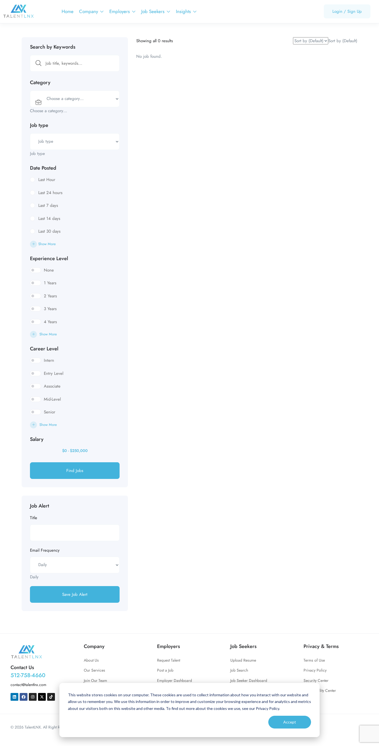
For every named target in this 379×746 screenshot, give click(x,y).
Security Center (316, 680)
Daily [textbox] (34, 577)
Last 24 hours (50, 193)
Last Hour (46, 180)
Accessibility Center (320, 690)
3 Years (50, 309)
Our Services (94, 670)
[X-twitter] (42, 697)
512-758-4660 (28, 675)
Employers (120, 11)
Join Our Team (95, 680)
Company (89, 11)
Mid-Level (52, 399)
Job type (39, 125)
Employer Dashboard (174, 680)
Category (40, 82)
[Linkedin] (14, 697)
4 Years (50, 322)
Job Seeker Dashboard (248, 680)
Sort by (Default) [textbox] (342, 41)
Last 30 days (49, 231)
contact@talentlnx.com (28, 684)
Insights (184, 11)
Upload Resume (243, 660)
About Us (91, 660)
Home (68, 11)
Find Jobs (74, 471)
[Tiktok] (51, 697)
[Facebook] (23, 697)
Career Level (44, 348)
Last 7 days (48, 205)
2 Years (50, 296)
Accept (289, 722)
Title (33, 518)
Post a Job (165, 670)
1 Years (50, 283)
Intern (49, 360)
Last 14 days (49, 218)
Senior (49, 412)
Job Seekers (153, 11)
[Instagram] (33, 697)
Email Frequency (45, 550)
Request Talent (168, 660)
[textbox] (48, 111)
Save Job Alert (74, 594)
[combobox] (48, 111)
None (49, 270)
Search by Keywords (52, 46)
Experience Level (49, 258)
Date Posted (43, 167)
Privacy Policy (315, 670)
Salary (37, 439)
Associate (52, 386)
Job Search (239, 670)
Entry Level (53, 373)
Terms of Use (314, 660)
